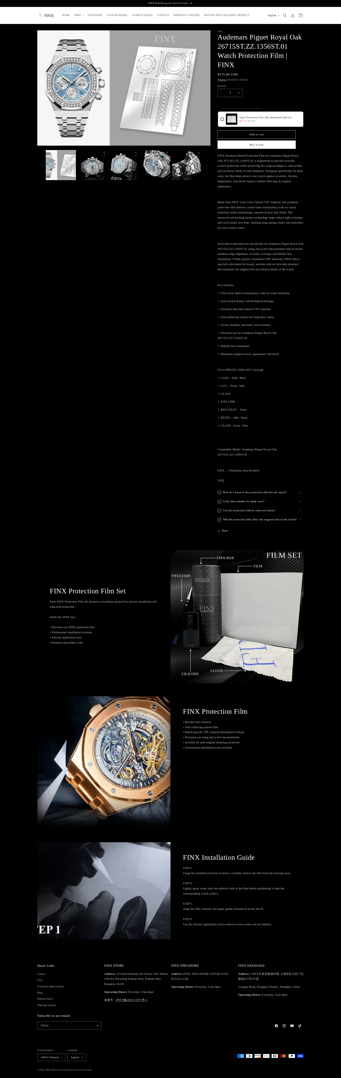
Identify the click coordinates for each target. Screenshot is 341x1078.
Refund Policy (45, 999)
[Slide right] (206, 165)
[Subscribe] (97, 1025)
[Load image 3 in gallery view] (124, 165)
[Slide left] (41, 165)
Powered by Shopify (82, 1070)
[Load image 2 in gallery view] (92, 165)
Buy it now (257, 144)
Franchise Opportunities (50, 986)
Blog (39, 992)
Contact (41, 974)
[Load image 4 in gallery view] (155, 165)
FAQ (39, 980)
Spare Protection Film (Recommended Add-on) (265, 117)
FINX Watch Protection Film (59, 1070)
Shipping (222, 79)
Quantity (222, 86)
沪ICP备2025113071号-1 (131, 999)
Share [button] (225, 530)
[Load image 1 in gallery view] (61, 165)
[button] (79, 15)
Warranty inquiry (46, 1005)
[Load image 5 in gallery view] (187, 165)
